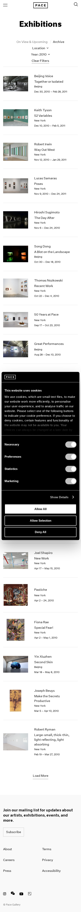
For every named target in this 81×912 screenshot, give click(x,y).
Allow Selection (40, 520)
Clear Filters (40, 61)
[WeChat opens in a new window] (13, 894)
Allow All (40, 509)
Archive (58, 42)
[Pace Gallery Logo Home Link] (40, 5)
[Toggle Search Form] (76, 4)
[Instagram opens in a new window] (4, 894)
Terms (46, 849)
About (7, 849)
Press (7, 871)
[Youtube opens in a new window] (21, 894)
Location (39, 48)
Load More (40, 776)
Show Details (59, 497)
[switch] (70, 457)
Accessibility (51, 871)
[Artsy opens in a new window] (29, 894)
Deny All (40, 532)
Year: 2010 (39, 54)
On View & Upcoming (32, 42)
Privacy (47, 860)
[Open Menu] (5, 5)
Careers (9, 860)
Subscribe (13, 832)
